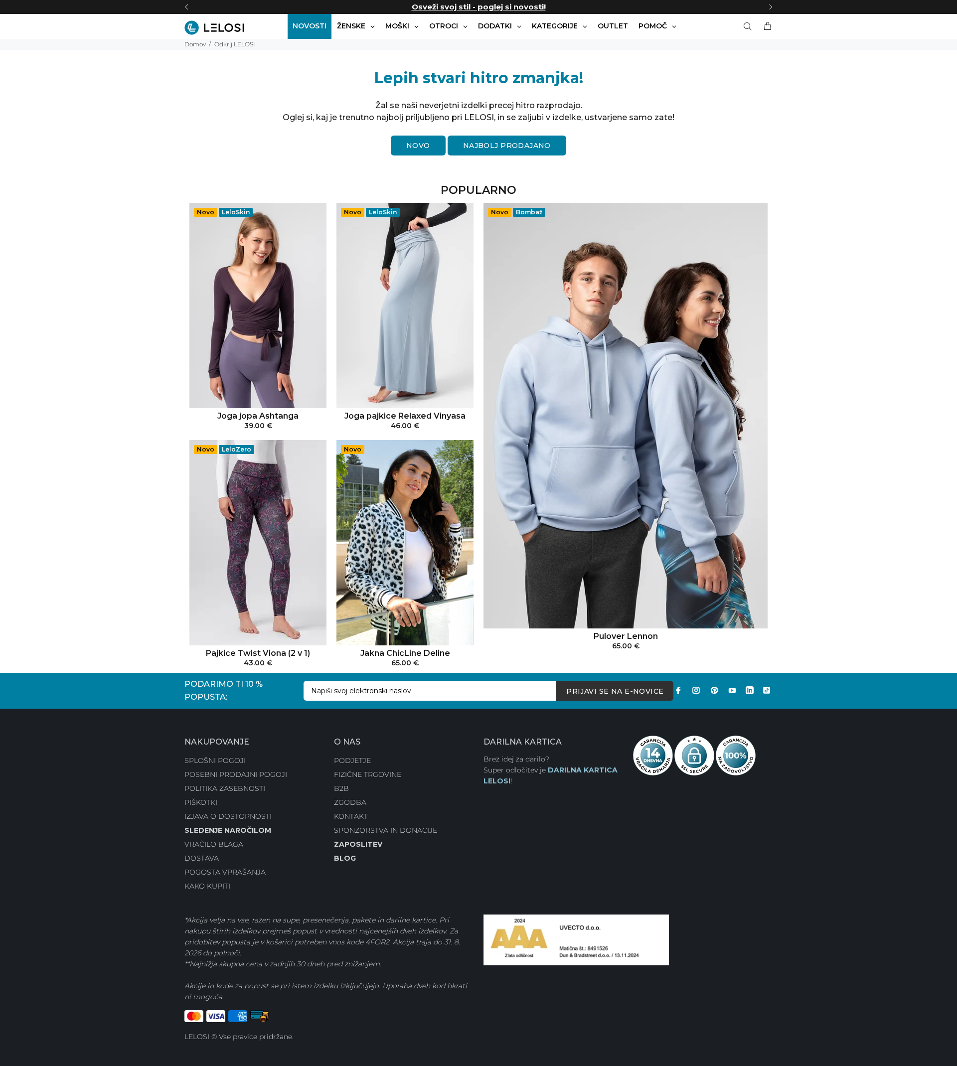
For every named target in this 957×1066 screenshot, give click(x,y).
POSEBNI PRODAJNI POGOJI (235, 774)
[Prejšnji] (186, 7)
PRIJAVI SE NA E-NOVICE (614, 691)
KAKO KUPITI (207, 886)
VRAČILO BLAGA (213, 844)
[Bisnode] (576, 939)
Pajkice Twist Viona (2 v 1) (258, 653)
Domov (195, 44)
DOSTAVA (201, 858)
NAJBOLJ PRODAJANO (507, 145)
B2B (341, 788)
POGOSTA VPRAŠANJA (225, 872)
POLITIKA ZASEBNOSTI (224, 788)
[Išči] (750, 26)
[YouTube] (732, 690)
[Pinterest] (714, 690)
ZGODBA (350, 802)
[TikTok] (767, 690)
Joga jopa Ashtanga (258, 416)
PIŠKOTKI (200, 802)
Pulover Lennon (626, 636)
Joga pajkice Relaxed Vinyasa (405, 416)
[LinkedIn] (750, 690)
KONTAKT (351, 816)
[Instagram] (696, 690)
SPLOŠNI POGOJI (215, 760)
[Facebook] (678, 690)
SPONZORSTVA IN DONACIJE (385, 830)
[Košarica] (766, 26)
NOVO (418, 145)
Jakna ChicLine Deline (405, 653)
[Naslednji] (771, 7)
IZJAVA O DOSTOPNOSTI (228, 816)
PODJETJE (352, 760)
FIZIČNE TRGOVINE (367, 774)
